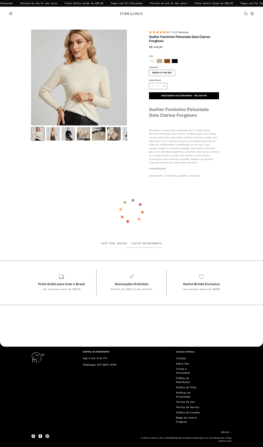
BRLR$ (225, 432)
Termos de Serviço (187, 407)
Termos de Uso (185, 401)
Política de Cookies (188, 412)
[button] (246, 13)
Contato (181, 358)
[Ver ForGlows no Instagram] (33, 436)
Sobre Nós (182, 363)
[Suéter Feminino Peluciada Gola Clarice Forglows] (38, 134)
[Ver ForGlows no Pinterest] (47, 436)
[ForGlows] (131, 13)
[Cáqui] (159, 61)
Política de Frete (186, 387)
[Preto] (175, 61)
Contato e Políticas (185, 352)
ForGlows (153, 438)
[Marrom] (167, 61)
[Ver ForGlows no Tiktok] (40, 436)
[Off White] (152, 61)
